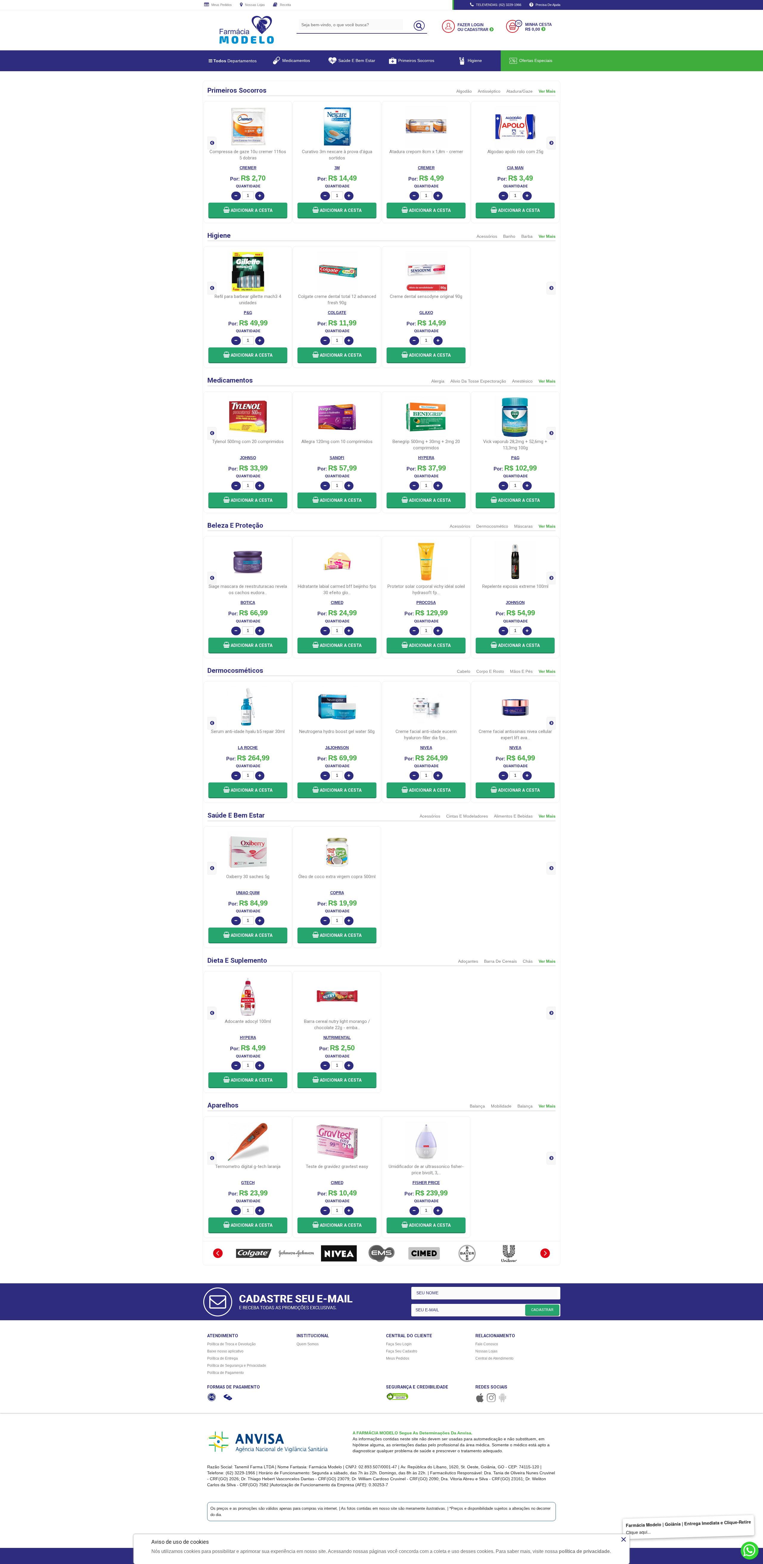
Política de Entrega (222, 1358)
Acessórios (487, 236)
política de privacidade (584, 1551)
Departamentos (235, 60)
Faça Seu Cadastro (401, 1351)
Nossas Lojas (254, 5)
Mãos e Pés (521, 671)
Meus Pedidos (221, 5)
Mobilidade (501, 1106)
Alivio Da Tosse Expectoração (478, 381)
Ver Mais (547, 91)
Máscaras (523, 526)
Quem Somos (308, 1344)
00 (518, 23)
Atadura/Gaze (519, 91)
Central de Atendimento (494, 1358)
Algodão (464, 91)
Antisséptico (489, 91)
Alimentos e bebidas (513, 816)
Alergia (437, 381)
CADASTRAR (542, 1309)
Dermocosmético (492, 526)
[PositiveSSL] (397, 1396)
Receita (285, 5)
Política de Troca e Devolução (231, 1344)
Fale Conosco (486, 1344)
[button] (247, 210)
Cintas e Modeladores (467, 816)
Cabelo (463, 671)
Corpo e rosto (490, 671)
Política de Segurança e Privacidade (236, 1365)
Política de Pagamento (225, 1373)
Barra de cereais (500, 961)
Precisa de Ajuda (547, 5)
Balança (477, 1106)
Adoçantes (468, 961)
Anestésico (522, 381)
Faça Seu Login (399, 1344)
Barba (527, 236)
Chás (528, 961)
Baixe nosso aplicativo (225, 1351)
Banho (509, 236)
